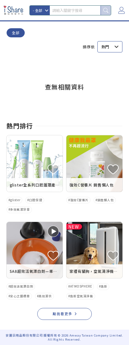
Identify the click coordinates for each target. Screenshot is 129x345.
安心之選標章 (20, 296)
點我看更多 (62, 313)
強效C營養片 (79, 200)
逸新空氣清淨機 (81, 296)
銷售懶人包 (105, 200)
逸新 (104, 286)
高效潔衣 (45, 296)
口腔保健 (35, 200)
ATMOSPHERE (81, 286)
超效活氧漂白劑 (21, 286)
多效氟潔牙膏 (20, 209)
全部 (15, 32)
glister (15, 200)
